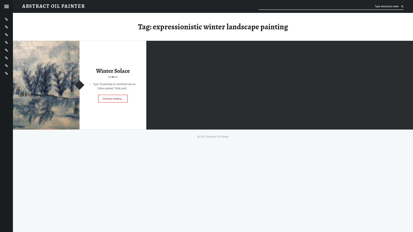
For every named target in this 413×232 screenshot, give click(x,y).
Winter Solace (113, 71)
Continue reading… (115, 97)
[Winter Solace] (46, 42)
